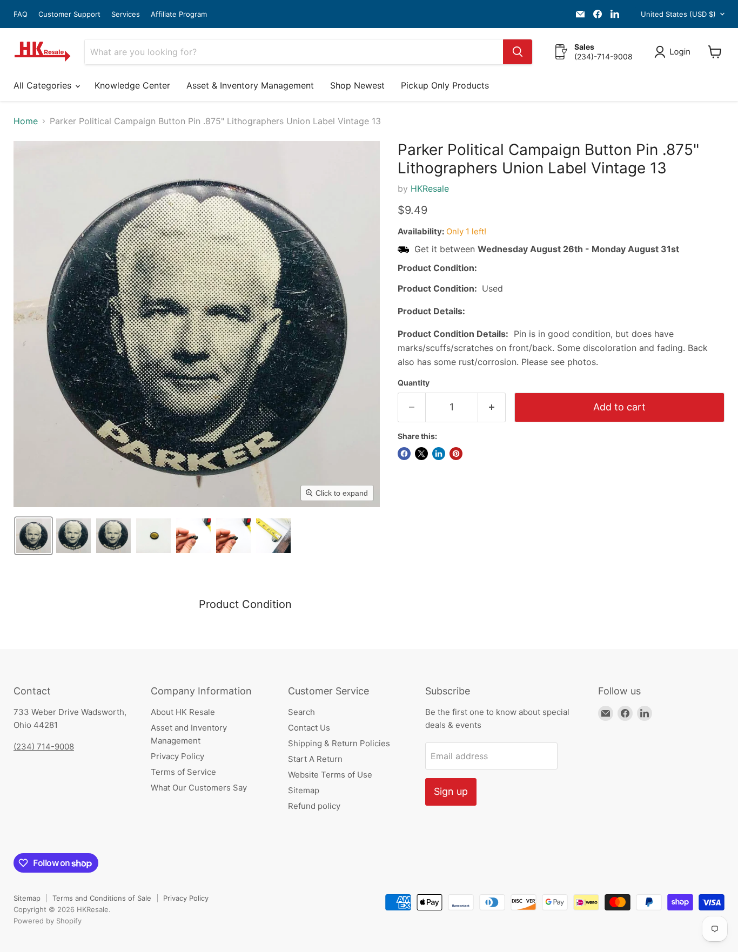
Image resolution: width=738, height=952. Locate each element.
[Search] (517, 51)
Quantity (414, 383)
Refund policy (314, 806)
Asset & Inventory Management (250, 85)
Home (26, 121)
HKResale (430, 188)
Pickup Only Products (445, 85)
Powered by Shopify (48, 920)
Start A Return (315, 759)
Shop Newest (357, 85)
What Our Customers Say (199, 787)
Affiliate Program (179, 14)
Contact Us (309, 728)
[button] (674, 51)
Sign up (451, 791)
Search (301, 712)
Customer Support (69, 14)
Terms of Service (183, 772)
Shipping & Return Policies (339, 743)
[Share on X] (421, 453)
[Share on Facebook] (404, 453)
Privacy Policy (177, 756)
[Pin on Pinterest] (455, 453)
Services (125, 14)
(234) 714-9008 (44, 746)
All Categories (44, 85)
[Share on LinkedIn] (438, 453)
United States (678, 14)
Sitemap (303, 790)
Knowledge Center (132, 85)
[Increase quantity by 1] (492, 407)
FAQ (21, 14)
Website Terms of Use (330, 774)
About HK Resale (183, 712)
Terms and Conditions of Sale (101, 898)
